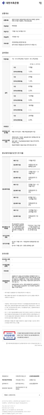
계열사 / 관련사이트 (9, 395)
